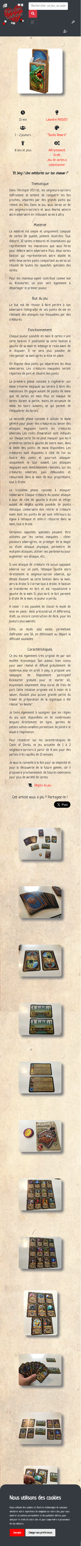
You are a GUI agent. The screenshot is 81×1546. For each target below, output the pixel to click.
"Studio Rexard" (57, 135)
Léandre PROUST (57, 120)
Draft (57, 155)
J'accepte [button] (17, 1532)
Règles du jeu (42, 785)
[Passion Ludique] (13, 14)
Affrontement (57, 150)
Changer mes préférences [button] (40, 1532)
